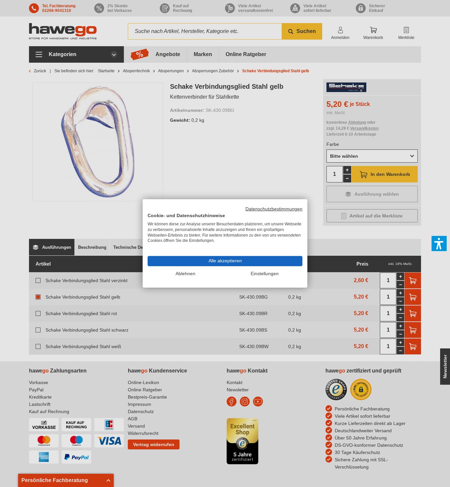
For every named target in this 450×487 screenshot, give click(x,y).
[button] (439, 243)
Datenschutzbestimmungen (273, 209)
